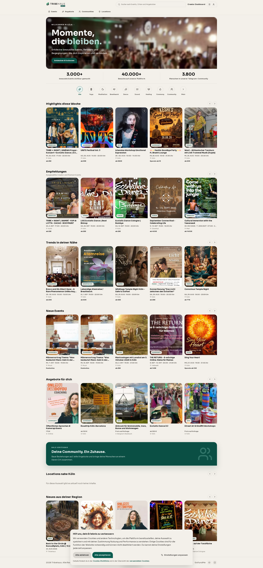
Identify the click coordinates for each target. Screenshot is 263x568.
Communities (88, 12)
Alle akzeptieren (103, 555)
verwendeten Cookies (139, 561)
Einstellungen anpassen (176, 555)
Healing (149, 94)
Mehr (183, 94)
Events (54, 12)
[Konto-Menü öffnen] (212, 4)
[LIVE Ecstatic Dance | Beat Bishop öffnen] (97, 205)
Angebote (69, 12)
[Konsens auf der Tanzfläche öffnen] (201, 527)
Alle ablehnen (82, 555)
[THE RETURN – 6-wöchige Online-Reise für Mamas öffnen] (166, 342)
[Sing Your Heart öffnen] (201, 342)
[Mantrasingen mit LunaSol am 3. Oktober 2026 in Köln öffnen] (131, 342)
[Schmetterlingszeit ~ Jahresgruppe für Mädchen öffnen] (97, 527)
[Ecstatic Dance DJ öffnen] (166, 409)
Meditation (102, 94)
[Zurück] (210, 103)
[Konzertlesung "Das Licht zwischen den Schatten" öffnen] (166, 273)
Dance (125, 94)
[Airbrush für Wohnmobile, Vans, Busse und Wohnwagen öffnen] (131, 409)
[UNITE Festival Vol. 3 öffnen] (97, 134)
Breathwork (114, 94)
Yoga (91, 94)
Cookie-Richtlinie (101, 561)
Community (171, 94)
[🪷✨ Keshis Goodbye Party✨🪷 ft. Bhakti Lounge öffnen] (166, 134)
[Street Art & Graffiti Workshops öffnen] (201, 409)
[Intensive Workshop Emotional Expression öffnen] (131, 134)
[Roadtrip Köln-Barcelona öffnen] (97, 409)
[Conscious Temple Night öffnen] (201, 273)
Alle (79, 94)
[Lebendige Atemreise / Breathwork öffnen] (97, 273)
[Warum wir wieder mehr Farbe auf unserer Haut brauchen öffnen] (166, 527)
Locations (106, 12)
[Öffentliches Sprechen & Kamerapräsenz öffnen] (62, 409)
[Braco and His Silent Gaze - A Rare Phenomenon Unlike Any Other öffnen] (62, 273)
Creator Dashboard (196, 4)
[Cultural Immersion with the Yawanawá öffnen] (201, 205)
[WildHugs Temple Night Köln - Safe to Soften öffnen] (131, 273)
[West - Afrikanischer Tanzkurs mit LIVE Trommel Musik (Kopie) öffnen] (201, 134)
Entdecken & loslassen (64, 60)
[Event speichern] (75, 111)
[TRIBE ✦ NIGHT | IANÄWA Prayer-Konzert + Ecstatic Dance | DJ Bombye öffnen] (62, 134)
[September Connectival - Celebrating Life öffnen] (166, 205)
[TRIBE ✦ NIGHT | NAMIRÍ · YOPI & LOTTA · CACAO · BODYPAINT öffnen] (62, 205)
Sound (137, 94)
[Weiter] (215, 103)
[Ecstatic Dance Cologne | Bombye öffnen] (131, 205)
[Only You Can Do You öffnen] (131, 527)
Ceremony (160, 94)
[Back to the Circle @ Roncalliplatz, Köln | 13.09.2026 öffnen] (62, 527)
